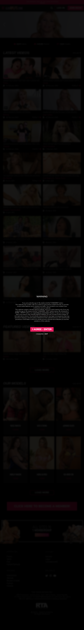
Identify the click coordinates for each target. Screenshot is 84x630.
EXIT (46, 334)
